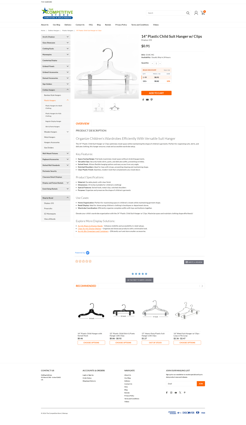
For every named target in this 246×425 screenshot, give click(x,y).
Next (136, 66)
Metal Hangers (49, 137)
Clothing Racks (48, 49)
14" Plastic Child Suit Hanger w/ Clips (88, 30)
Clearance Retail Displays (52, 177)
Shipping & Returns (89, 381)
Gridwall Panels (48, 66)
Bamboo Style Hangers (52, 95)
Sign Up (91, 375)
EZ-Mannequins (50, 214)
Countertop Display (50, 60)
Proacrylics (48, 208)
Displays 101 (49, 203)
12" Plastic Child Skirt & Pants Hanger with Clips (122, 334)
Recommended (86, 285)
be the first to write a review (139, 280)
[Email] (147, 99)
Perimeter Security (50, 171)
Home (43, 30)
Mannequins (47, 54)
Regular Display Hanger (53, 121)
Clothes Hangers (53, 30)
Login (84, 375)
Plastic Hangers (67, 30)
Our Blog (56, 25)
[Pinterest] (151, 99)
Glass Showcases (49, 43)
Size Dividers (49, 148)
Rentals (108, 25)
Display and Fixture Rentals (53, 183)
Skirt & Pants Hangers (52, 127)
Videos (156, 25)
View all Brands (49, 219)
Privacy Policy (121, 25)
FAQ (91, 25)
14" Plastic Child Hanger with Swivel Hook (90, 334)
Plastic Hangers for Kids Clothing (53, 115)
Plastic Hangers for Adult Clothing (53, 107)
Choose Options (91, 342)
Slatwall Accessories (50, 78)
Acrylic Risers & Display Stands (90, 226)
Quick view (91, 310)
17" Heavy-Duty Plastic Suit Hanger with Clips (153, 334)
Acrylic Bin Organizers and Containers (93, 231)
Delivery (68, 25)
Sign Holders (47, 84)
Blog (99, 25)
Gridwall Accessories (50, 72)
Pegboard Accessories (51, 159)
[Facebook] (143, 99)
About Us (44, 25)
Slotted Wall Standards (51, 165)
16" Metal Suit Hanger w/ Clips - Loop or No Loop (187, 334)
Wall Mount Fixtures (50, 153)
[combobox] (168, 13)
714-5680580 (46, 2)
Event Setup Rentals (50, 189)
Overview (82, 123)
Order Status (87, 378)
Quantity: (145, 63)
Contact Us (80, 25)
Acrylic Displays (49, 37)
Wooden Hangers (50, 132)
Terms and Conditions (140, 25)
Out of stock (155, 342)
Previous (77, 66)
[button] (194, 262)
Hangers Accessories (52, 142)
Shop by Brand (48, 198)
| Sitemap (64, 413)
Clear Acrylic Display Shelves (89, 228)
